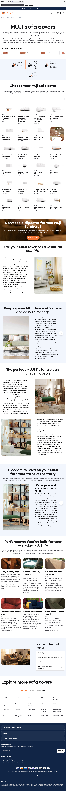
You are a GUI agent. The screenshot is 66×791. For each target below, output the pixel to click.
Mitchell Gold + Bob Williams (57, 710)
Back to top (60, 775)
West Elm (5, 698)
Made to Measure (43, 710)
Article (17, 698)
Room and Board (6, 704)
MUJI (29, 715)
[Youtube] (22, 761)
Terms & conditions (6, 775)
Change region (29, 5)
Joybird (17, 709)
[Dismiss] (64, 2)
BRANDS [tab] (24, 691)
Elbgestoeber (45, 715)
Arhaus (30, 698)
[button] (5, 99)
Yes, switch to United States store (13, 5)
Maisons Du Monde (18, 716)
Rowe (17, 703)
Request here (33, 238)
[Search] (54, 13)
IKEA (4, 715)
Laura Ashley (31, 709)
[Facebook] (13, 761)
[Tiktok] (18, 761)
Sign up (60, 750)
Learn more (54, 139)
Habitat (43, 698)
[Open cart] (57, 13)
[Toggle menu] (63, 13)
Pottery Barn (44, 703)
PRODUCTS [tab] (41, 691)
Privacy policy (34, 775)
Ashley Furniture (58, 715)
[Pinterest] (8, 761)
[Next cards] (61, 333)
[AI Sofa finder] (51, 13)
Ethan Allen (6, 709)
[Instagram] (3, 761)
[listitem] (9, 115)
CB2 (54, 703)
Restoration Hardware (56, 698)
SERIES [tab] (32, 691)
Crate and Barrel (31, 704)
